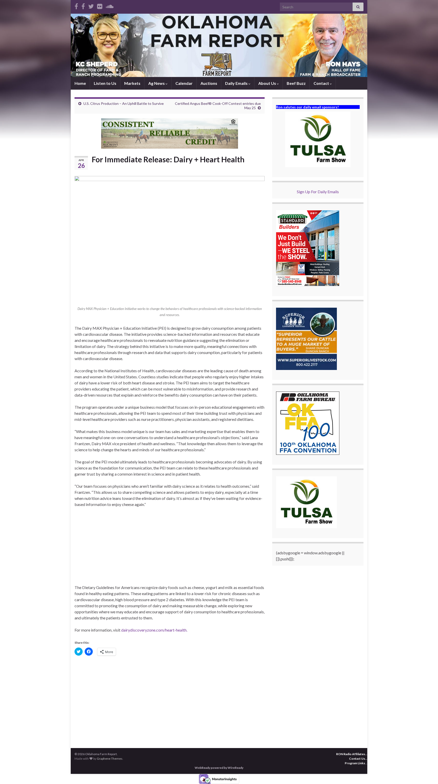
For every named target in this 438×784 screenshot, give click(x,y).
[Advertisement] (170, 549)
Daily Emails (236, 83)
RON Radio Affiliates (350, 754)
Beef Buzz (296, 83)
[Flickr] (99, 5)
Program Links (355, 763)
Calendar (184, 83)
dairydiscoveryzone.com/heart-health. (154, 630)
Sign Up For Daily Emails (318, 191)
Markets (132, 83)
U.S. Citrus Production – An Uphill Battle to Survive (123, 103)
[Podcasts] (110, 5)
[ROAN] (76, 5)
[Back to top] (426, 772)
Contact (322, 83)
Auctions (208, 83)
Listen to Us (105, 83)
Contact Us (357, 758)
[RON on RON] (91, 5)
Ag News (157, 83)
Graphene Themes (109, 758)
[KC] (83, 5)
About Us (267, 83)
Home (80, 83)
